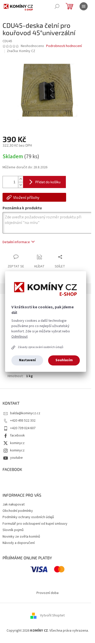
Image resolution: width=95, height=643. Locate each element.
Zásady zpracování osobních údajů (40, 347)
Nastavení (27, 360)
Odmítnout (19, 336)
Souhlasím (64, 360)
